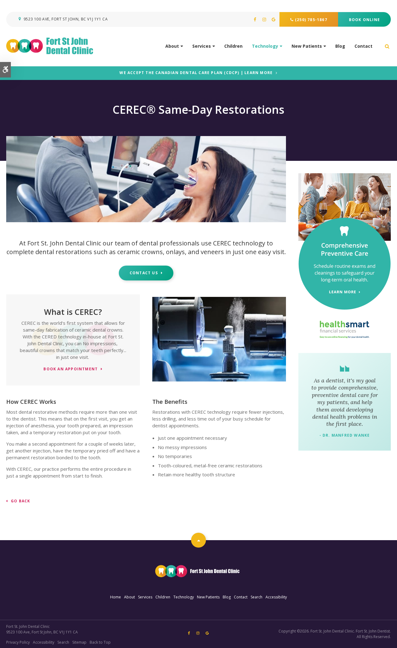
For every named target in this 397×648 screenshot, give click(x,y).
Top (198, 540)
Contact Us (144, 273)
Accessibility (276, 597)
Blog (340, 46)
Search (256, 597)
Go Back (20, 501)
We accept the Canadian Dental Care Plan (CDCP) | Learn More (196, 73)
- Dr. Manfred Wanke (344, 435)
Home (115, 597)
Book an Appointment (70, 369)
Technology (265, 46)
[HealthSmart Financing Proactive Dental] (344, 329)
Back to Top (100, 642)
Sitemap (79, 642)
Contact (363, 46)
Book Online (364, 19)
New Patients (307, 46)
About (172, 46)
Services (201, 46)
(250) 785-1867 (311, 19)
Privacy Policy (18, 642)
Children (233, 46)
